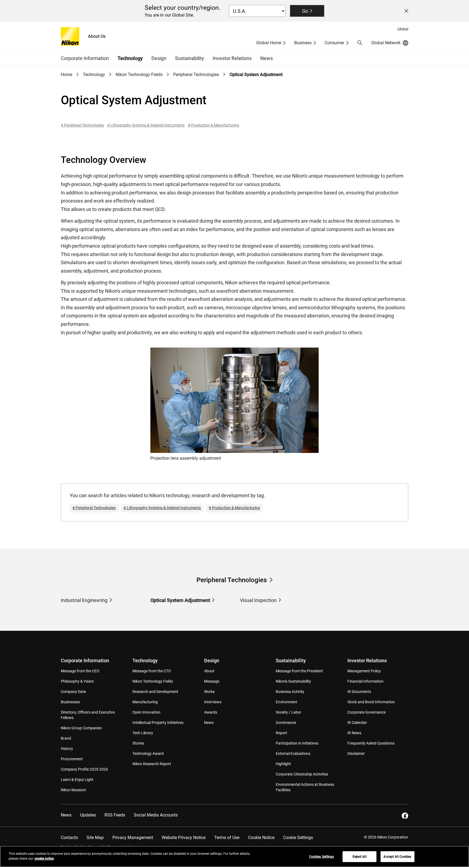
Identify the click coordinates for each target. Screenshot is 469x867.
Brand (66, 738)
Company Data (73, 691)
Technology (94, 74)
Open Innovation (146, 712)
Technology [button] (130, 58)
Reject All (359, 857)
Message (211, 681)
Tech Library (142, 733)
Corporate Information (85, 660)
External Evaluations (293, 753)
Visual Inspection (258, 600)
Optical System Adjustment (180, 600)
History (67, 748)
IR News (354, 733)
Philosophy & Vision (77, 681)
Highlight (283, 764)
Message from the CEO (80, 671)
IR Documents (359, 691)
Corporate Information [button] (85, 58)
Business (303, 42)
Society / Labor (288, 712)
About (209, 671)
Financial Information (365, 681)
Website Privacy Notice (183, 837)
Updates (88, 815)
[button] (360, 43)
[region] (234, 856)
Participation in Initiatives (297, 743)
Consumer (334, 42)
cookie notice (44, 858)
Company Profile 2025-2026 (84, 769)
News (266, 58)
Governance (286, 722)
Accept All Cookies (397, 857)
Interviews (212, 702)
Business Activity (290, 691)
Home (66, 74)
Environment (286, 702)
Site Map (95, 837)
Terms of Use (226, 837)
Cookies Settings (321, 857)
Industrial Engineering (84, 600)
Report (281, 733)
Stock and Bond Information (371, 702)
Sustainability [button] (189, 58)
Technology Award (148, 753)
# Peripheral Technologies (82, 125)
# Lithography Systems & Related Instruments (146, 125)
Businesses (70, 702)
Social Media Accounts (156, 815)
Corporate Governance (366, 712)
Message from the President (299, 671)
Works (209, 691)
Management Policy (364, 671)
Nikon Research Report (151, 764)
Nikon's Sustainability (293, 681)
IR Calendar (357, 722)
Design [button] (158, 58)
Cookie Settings (298, 837)
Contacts (69, 837)
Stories (138, 743)
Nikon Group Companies (81, 728)
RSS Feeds (114, 815)
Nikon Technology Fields (139, 74)
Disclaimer (356, 753)
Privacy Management (132, 837)
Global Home (268, 42)
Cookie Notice (261, 837)
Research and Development (155, 691)
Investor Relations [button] (232, 58)
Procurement (72, 759)
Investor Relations (367, 660)
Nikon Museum (73, 790)
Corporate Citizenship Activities (302, 774)
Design (211, 660)
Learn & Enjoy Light (77, 779)
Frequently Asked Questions (370, 743)
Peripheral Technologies (196, 74)
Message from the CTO (151, 671)
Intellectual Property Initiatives (157, 722)
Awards (210, 712)
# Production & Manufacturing (213, 125)
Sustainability (291, 660)
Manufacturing (145, 702)
